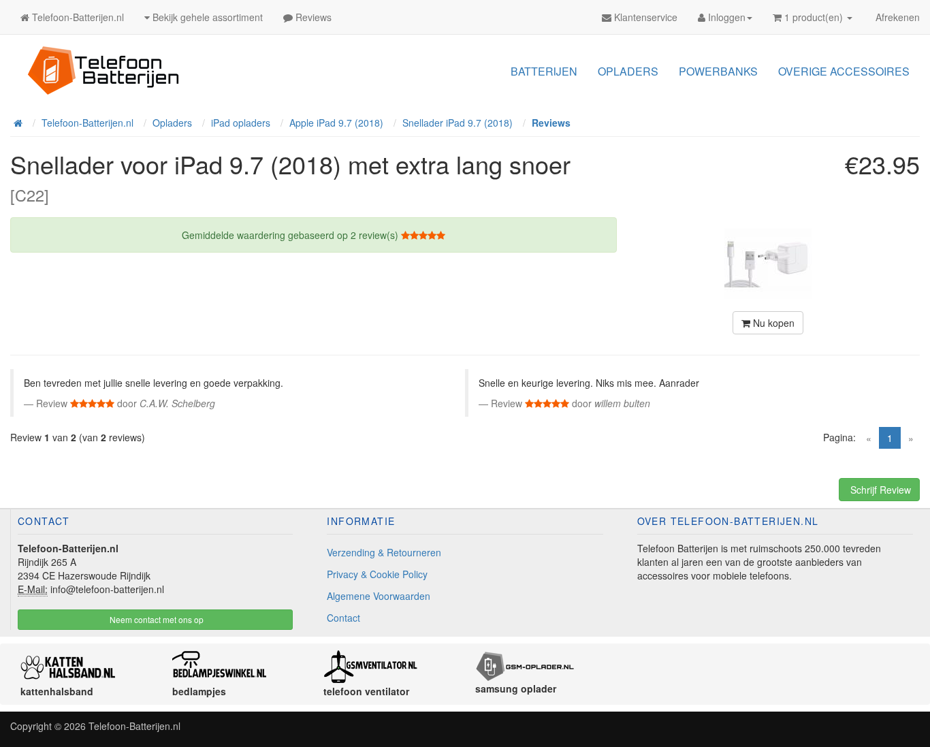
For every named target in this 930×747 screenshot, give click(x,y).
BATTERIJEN (544, 71)
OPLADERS (628, 71)
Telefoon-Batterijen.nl (134, 726)
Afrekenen (896, 17)
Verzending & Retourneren (384, 552)
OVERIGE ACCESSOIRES (844, 71)
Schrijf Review (879, 489)
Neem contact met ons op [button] (156, 619)
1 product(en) (814, 17)
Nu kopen (772, 323)
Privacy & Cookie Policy (377, 574)
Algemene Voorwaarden (378, 596)
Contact (343, 617)
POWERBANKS (718, 71)
